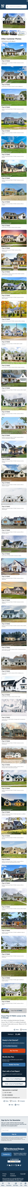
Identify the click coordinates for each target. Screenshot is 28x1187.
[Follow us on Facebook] (14, 1165)
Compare (22, 1101)
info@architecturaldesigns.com (12, 1097)
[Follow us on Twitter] (16, 1165)
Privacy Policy (4, 1174)
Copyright (23, 1174)
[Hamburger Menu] (3, 1183)
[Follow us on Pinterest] (7, 1165)
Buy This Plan (14, 1050)
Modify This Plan (14, 1064)
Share (17, 1029)
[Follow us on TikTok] (20, 1165)
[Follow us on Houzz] (10, 1165)
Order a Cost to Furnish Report (14, 1084)
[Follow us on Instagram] (12, 1165)
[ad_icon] (2, 6)
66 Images (22, 33)
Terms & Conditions (13, 1174)
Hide (12, 1105)
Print (18, 1105)
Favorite (24, 1029)
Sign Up (14, 1134)
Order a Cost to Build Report (14, 1079)
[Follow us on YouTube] (18, 1165)
